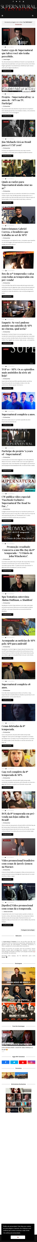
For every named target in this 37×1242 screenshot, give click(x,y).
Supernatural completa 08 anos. (16, 686)
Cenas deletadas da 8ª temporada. (13, 727)
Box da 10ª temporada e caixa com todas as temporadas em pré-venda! (18, 276)
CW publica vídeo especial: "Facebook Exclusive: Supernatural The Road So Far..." (16, 501)
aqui (34, 951)
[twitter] (16, 1)
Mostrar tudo (18, 24)
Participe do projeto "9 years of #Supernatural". (17, 452)
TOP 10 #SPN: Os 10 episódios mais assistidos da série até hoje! (18, 372)
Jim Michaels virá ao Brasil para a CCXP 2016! (16, 143)
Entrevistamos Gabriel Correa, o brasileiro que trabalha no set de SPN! (15, 232)
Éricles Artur (6, 106)
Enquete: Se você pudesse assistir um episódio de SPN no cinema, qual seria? (17, 325)
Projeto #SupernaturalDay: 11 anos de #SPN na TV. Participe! (18, 100)
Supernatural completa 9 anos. (18, 414)
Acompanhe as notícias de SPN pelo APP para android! (18, 642)
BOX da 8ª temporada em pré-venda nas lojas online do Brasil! (18, 816)
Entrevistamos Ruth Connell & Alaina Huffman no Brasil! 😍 (17, 1048)
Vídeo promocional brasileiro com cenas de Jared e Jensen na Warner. (18, 863)
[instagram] (20, 1)
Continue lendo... (7, 71)
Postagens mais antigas (27, 930)
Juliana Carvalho (8, 911)
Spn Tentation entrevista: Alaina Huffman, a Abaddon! (17, 598)
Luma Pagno (6, 59)
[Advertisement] (18, 1134)
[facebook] (13, 1)
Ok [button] (18, 1237)
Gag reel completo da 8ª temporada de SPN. (15, 773)
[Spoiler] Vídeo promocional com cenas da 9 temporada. (17, 907)
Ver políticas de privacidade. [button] (11, 1233)
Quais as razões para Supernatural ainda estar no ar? (17, 185)
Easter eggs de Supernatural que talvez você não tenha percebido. (17, 53)
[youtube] (23, 1)
